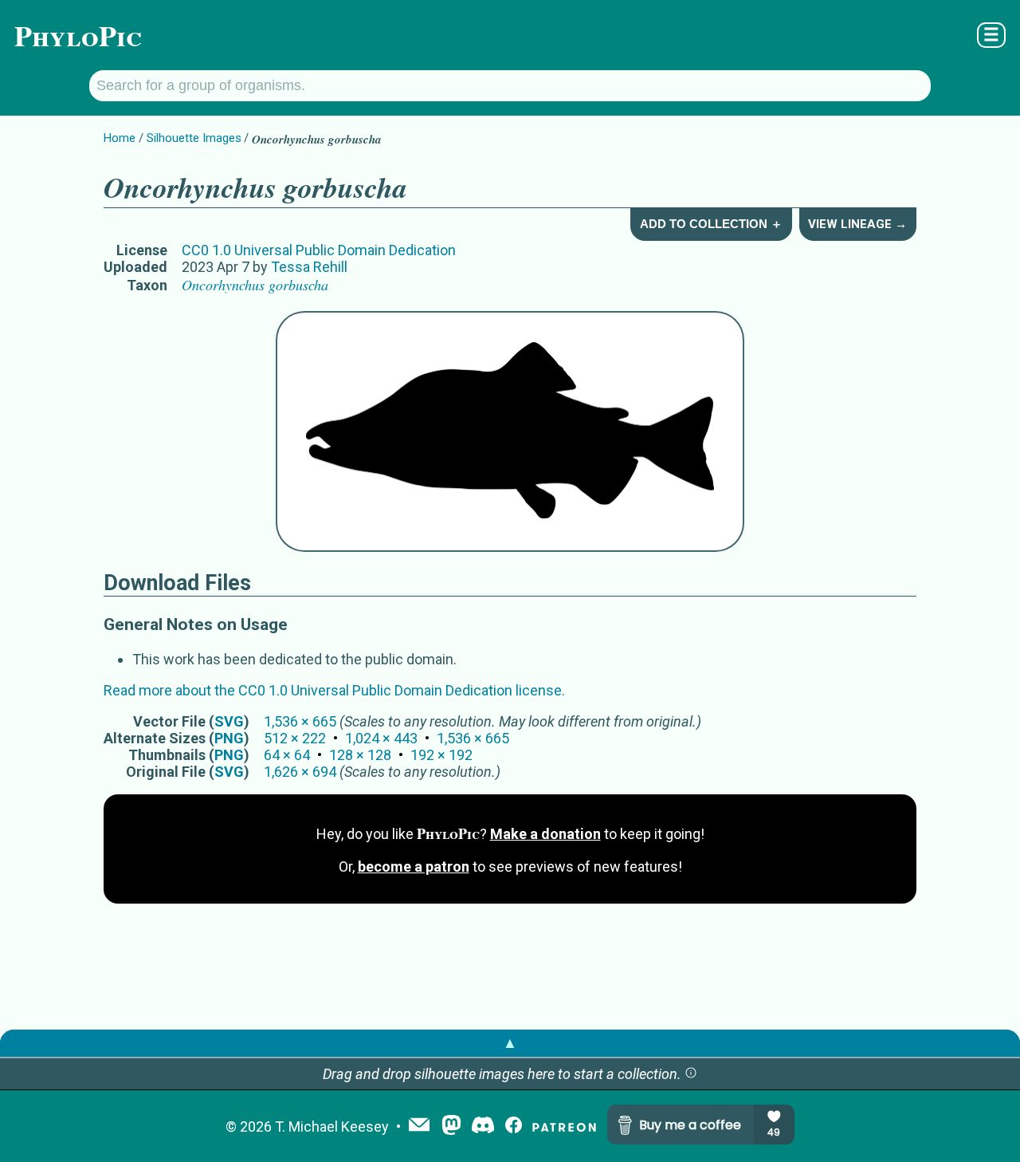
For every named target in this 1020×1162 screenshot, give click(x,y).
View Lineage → (857, 224)
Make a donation (545, 833)
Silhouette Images (194, 138)
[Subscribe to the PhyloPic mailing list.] (419, 1126)
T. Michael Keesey (332, 1126)
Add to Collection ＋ (711, 223)
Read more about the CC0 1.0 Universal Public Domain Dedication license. (334, 690)
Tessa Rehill (309, 266)
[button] (691, 1073)
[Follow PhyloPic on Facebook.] (513, 1126)
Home (119, 138)
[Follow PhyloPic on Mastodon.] (451, 1126)
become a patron (413, 866)
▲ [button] (510, 1042)
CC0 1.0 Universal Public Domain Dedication (319, 250)
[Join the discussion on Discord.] (483, 1126)
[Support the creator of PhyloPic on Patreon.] (564, 1126)
